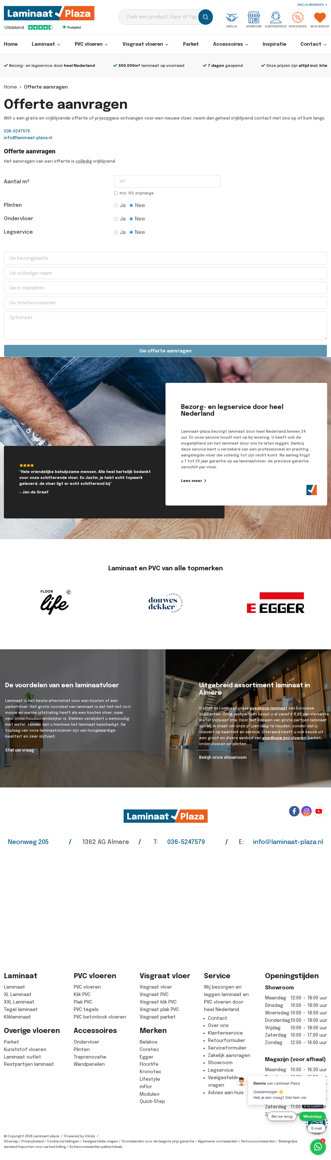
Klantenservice (276, 26)
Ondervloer (18, 219)
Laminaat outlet (22, 1057)
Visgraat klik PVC (158, 1002)
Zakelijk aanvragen (311, 4)
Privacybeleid (32, 1141)
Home (11, 44)
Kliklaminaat (17, 1017)
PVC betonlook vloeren (100, 1017)
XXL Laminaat (19, 1002)
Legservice (18, 232)
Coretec (149, 1049)
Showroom (253, 26)
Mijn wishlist (320, 26)
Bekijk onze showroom (223, 757)
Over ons (218, 1025)
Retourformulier (226, 1040)
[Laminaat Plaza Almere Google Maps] (165, 905)
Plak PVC (83, 1002)
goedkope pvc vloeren (284, 738)
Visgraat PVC (154, 994)
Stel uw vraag (19, 750)
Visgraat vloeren (143, 44)
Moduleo (150, 1094)
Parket (191, 44)
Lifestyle (150, 1079)
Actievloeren (298, 26)
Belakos (148, 1042)
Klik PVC (82, 994)
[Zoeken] (205, 17)
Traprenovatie (90, 1057)
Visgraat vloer (156, 987)
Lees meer (191, 481)
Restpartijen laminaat (29, 1064)
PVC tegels (86, 1009)
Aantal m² (16, 182)
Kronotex (150, 1071)
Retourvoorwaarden (258, 1141)
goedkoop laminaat (268, 708)
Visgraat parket (158, 1017)
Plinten (13, 205)
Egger (146, 1057)
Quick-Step (152, 1101)
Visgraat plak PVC (159, 1009)
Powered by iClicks (79, 1136)
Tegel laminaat (21, 1009)
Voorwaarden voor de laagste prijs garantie (158, 1141)
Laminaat (43, 44)
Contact (310, 44)
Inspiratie (274, 44)
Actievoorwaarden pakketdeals (95, 1147)
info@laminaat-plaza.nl (28, 138)
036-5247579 (17, 131)
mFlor (146, 1086)
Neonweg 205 (28, 842)
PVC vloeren (89, 44)
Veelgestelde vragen (100, 1141)
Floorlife (149, 1064)
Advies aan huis (226, 1092)
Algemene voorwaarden (218, 1141)
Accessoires (228, 44)
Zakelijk (231, 26)
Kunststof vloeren (25, 1049)
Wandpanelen (89, 1064)
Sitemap (11, 1141)
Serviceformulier (227, 1048)
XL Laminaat (18, 994)
